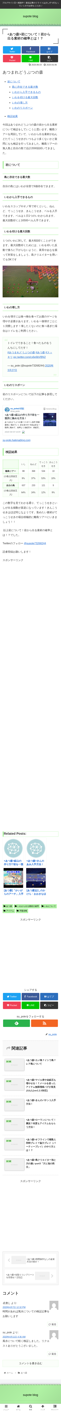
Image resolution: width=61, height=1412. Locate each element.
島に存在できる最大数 (25, 86)
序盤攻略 (23, 911)
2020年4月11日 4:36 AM (14, 1337)
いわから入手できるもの (26, 92)
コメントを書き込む (30, 1363)
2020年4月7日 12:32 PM (14, 1307)
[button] (54, 718)
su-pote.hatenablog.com (16, 440)
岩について (13, 81)
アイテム (10, 911)
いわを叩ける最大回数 (25, 97)
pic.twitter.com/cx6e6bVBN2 (29, 357)
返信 (53, 1324)
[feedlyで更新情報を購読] (16, 1023)
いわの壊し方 (20, 102)
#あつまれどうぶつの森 (21, 352)
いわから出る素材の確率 (28, 906)
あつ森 (9, 906)
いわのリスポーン (22, 107)
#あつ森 (40, 352)
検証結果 (12, 116)
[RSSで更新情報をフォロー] (44, 1023)
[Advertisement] (30, 695)
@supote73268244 (35, 543)
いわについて (50, 906)
